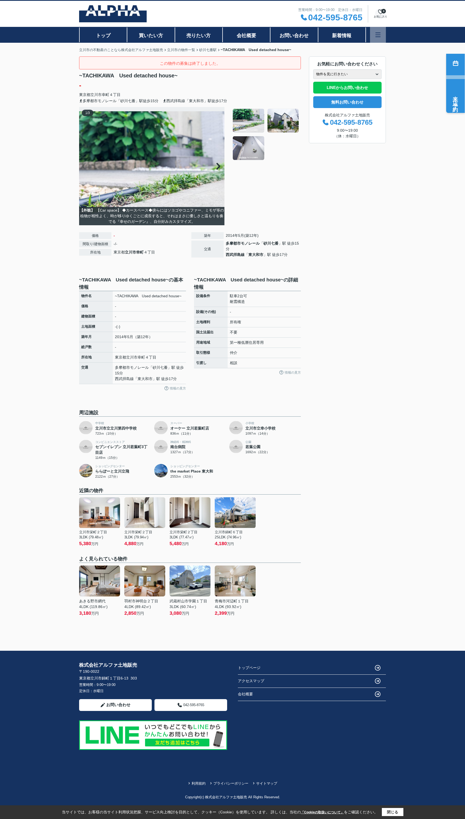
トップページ (249, 668)
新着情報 (341, 35)
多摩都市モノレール (243, 243)
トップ (103, 35)
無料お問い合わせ (347, 102)
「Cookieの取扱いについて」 (322, 812)
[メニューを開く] (378, 35)
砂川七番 (271, 243)
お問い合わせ (294, 35)
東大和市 (255, 254)
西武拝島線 (235, 254)
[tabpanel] (266, 134)
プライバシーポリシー (230, 783)
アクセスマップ (251, 681)
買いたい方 (151, 35)
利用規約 (199, 783)
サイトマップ (266, 783)
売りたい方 (198, 35)
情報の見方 (178, 388)
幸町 (105, 94)
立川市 (96, 94)
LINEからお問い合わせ (347, 87)
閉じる (392, 812)
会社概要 (246, 35)
